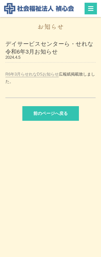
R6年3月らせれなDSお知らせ (32, 74)
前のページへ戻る (50, 113)
